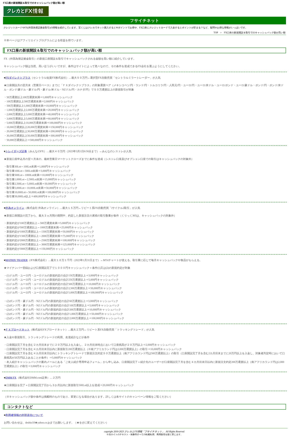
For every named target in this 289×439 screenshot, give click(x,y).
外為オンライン (15, 207)
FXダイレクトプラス (18, 77)
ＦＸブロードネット (18, 329)
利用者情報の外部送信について (24, 415)
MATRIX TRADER (17, 260)
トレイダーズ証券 (16, 151)
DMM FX (11, 377)
